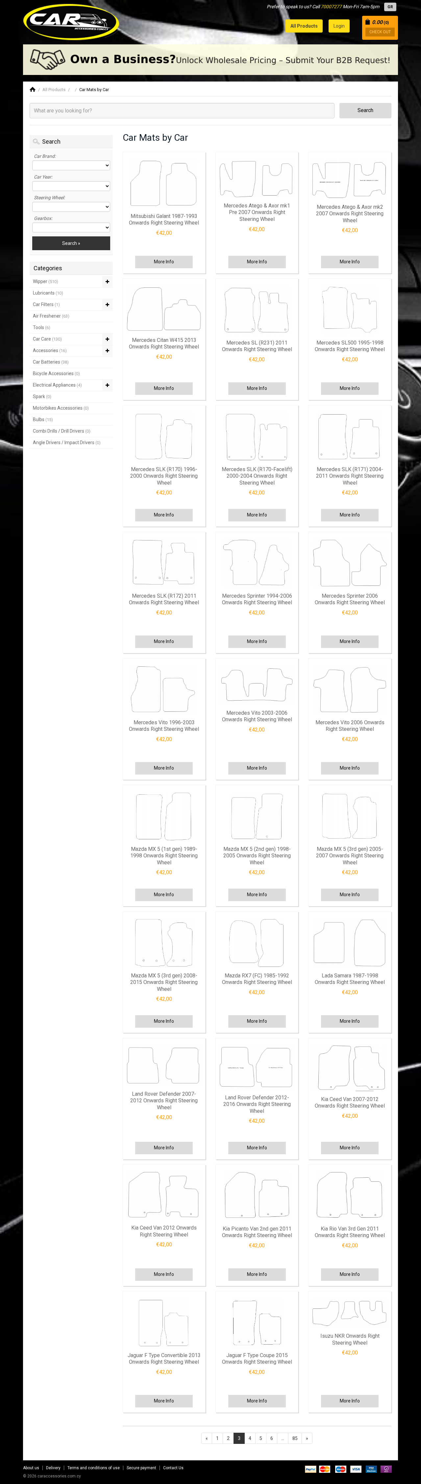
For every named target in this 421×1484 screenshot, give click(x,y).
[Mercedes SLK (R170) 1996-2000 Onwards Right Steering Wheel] (164, 436)
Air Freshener (51, 316)
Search (365, 110)
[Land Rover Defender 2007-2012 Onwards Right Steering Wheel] (164, 1065)
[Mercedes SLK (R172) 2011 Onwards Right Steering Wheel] (164, 563)
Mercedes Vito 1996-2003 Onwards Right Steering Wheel (164, 725)
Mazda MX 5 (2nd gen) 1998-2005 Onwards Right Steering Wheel (257, 856)
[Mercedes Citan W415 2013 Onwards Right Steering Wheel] (164, 308)
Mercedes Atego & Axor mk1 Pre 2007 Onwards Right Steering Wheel (257, 212)
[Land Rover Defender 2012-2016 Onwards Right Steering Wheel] (257, 1067)
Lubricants (48, 293)
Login (339, 26)
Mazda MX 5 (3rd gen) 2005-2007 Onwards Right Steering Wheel (350, 856)
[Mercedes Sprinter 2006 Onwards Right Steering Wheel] (349, 563)
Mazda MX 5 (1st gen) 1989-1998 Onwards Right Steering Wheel (164, 856)
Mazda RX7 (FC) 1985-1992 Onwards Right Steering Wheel (257, 979)
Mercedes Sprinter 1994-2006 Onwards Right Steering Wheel (257, 599)
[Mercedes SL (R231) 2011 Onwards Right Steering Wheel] (257, 310)
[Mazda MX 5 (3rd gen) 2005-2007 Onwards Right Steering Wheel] (349, 816)
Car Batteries (51, 362)
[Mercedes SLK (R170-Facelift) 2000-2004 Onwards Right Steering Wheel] (257, 436)
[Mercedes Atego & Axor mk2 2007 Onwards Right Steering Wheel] (349, 179)
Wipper (45, 281)
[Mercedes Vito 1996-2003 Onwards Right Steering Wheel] (164, 689)
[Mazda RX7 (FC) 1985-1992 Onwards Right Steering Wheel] (257, 943)
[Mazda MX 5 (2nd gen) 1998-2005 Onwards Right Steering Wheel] (257, 816)
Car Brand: (45, 156)
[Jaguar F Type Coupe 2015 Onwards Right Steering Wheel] (257, 1322)
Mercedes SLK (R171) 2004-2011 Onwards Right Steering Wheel (350, 476)
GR (390, 7)
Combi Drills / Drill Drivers (61, 431)
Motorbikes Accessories (61, 408)
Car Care (47, 339)
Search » (71, 243)
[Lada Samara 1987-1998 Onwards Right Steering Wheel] (349, 943)
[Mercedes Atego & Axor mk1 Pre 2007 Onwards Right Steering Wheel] (257, 178)
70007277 (331, 6)
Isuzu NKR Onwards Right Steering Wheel (350, 1339)
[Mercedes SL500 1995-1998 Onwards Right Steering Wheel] (349, 310)
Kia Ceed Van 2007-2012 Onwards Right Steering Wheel (350, 1102)
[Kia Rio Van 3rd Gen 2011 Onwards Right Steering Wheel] (349, 1196)
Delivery (53, 1468)
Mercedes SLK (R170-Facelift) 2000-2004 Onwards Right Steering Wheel (257, 476)
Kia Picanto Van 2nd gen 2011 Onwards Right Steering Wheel (257, 1232)
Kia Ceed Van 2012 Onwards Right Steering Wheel (164, 1231)
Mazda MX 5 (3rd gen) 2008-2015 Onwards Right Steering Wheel (164, 982)
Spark (42, 396)
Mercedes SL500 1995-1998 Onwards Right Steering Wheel (350, 346)
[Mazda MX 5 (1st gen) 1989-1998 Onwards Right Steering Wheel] (164, 816)
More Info (164, 261)
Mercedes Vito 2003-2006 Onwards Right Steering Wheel (257, 716)
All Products (53, 89)
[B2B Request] (210, 59)
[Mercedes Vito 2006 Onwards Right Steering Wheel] (349, 689)
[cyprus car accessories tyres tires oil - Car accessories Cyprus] (71, 20)
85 (295, 1438)
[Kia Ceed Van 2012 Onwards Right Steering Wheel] (164, 1195)
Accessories (50, 350)
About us (31, 1468)
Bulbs (43, 419)
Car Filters (46, 304)
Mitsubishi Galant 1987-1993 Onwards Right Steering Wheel (164, 219)
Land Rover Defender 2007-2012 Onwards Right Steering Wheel (164, 1101)
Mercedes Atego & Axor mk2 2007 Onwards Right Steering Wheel (350, 214)
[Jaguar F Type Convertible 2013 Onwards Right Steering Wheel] (164, 1322)
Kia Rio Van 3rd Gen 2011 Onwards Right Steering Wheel (350, 1232)
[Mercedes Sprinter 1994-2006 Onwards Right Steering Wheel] (257, 563)
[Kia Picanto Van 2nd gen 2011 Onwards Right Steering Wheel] (257, 1196)
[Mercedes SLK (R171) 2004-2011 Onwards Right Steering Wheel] (349, 436)
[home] (33, 89)
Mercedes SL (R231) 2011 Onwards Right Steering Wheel (257, 346)
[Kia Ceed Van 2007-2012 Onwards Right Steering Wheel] (349, 1068)
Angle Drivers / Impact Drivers (67, 442)
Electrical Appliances (57, 385)
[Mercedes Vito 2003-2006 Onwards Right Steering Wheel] (257, 685)
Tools (41, 327)
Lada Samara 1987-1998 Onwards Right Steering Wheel (350, 979)
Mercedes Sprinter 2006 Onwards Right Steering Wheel (350, 599)
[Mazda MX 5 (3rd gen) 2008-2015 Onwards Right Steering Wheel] (164, 943)
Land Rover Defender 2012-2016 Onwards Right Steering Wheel (257, 1104)
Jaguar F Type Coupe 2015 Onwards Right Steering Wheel (257, 1358)
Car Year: (43, 177)
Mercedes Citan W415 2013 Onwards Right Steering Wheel (164, 343)
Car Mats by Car (94, 89)
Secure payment (141, 1468)
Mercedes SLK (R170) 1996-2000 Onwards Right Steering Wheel (164, 476)
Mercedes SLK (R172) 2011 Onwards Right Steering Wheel (164, 599)
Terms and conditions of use (93, 1468)
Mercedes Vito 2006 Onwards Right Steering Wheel (349, 725)
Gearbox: (43, 218)
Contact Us (173, 1468)
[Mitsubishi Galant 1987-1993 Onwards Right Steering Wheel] (164, 183)
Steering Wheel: (49, 197)
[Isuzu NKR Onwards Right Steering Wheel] (349, 1313)
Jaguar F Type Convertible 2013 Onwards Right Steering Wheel (164, 1358)
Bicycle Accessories (56, 373)
